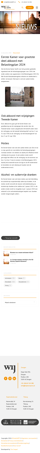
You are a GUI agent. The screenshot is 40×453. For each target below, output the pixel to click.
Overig (7, 285)
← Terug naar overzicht (10, 238)
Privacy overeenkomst (15, 441)
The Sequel (14, 449)
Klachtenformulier (6, 446)
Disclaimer (4, 441)
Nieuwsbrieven (23, 282)
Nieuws (21, 278)
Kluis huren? (17, 446)
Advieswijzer (9, 278)
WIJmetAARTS (16, 438)
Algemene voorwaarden (29, 438)
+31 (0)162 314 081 (26, 2)
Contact (30, 7)
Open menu (37, 8)
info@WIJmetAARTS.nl (10, 2)
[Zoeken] (22, 8)
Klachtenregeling (23, 443)
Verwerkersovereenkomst (9, 443)
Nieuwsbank (16, 53)
